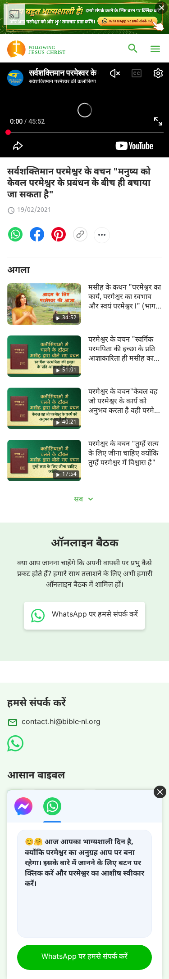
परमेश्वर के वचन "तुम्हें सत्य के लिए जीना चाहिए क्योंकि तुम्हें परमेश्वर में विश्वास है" (123, 454)
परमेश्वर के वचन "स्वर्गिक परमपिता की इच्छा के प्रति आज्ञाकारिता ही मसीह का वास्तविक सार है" (121, 354)
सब (79, 500)
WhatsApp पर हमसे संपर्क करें (84, 957)
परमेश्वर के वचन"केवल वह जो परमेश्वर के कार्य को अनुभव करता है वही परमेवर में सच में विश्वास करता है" (124, 407)
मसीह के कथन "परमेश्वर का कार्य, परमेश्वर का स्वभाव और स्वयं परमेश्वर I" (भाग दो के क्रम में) (124, 302)
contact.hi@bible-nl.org (61, 722)
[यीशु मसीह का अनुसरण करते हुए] (49, 49)
